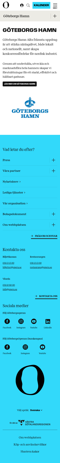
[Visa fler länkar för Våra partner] (53, 170)
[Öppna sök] (28, 5)
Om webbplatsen (30, 437)
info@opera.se (10, 289)
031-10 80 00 (9, 285)
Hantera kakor (30, 451)
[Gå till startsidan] (10, 5)
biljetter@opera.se (12, 267)
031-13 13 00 (8, 263)
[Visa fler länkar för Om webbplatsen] (53, 224)
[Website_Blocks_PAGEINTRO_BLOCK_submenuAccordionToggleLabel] (55, 16)
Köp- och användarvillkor (30, 444)
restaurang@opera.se (41, 267)
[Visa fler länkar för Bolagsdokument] (53, 214)
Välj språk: (23, 410)
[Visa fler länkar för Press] (53, 160)
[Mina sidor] (21, 5)
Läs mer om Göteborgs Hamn (19, 84)
